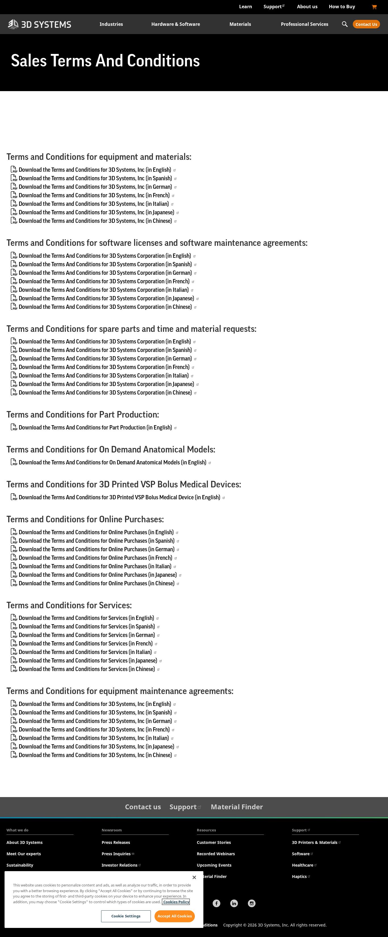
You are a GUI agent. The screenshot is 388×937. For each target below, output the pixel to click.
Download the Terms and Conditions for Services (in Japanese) (88, 661)
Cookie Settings (126, 916)
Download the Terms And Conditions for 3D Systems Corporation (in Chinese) (105, 307)
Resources (206, 830)
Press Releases (116, 842)
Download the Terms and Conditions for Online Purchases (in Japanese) (98, 575)
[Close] (194, 877)
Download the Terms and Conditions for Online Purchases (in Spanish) (97, 541)
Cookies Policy (175, 901)
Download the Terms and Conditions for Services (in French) (86, 644)
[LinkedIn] (234, 904)
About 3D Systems (25, 842)
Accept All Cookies (175, 916)
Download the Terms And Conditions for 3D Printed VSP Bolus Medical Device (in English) (120, 497)
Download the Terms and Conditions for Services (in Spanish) (87, 627)
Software (301, 853)
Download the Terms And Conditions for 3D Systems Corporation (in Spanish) (105, 264)
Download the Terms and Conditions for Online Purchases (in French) (96, 558)
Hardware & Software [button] (175, 24)
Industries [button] (111, 24)
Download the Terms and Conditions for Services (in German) (87, 635)
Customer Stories (214, 842)
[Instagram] (251, 904)
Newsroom (112, 830)
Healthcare (302, 865)
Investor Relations (119, 865)
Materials (240, 24)
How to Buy (342, 6)
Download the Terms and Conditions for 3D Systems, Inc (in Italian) (94, 204)
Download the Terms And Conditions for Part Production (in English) (95, 428)
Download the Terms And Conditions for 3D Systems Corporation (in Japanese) (106, 298)
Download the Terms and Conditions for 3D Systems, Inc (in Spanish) (95, 178)
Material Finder (237, 806)
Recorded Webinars (216, 853)
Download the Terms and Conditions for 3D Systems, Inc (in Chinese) (95, 221)
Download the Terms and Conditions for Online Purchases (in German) (97, 549)
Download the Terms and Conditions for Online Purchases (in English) (96, 532)
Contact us (143, 806)
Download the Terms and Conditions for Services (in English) (86, 618)
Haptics (299, 876)
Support (273, 6)
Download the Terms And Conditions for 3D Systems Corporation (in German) (105, 273)
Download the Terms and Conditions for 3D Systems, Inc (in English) (95, 170)
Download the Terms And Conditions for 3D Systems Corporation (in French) (104, 281)
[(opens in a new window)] (374, 7)
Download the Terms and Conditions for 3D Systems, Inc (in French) (94, 195)
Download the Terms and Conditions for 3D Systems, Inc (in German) (95, 187)
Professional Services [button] (304, 24)
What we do (17, 830)
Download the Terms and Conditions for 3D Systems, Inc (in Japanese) (97, 212)
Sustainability (20, 865)
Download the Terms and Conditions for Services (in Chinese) (87, 669)
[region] (104, 899)
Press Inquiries (116, 853)
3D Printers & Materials (314, 842)
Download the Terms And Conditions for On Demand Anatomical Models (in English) (113, 463)
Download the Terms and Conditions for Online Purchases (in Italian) (95, 566)
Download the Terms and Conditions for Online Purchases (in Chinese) (97, 583)
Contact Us (366, 24)
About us (307, 6)
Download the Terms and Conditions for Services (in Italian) (85, 652)
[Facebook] (216, 904)
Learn (245, 6)
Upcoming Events (214, 865)
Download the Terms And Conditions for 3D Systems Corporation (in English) (105, 256)
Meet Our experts (24, 853)
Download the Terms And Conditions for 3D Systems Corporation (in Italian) (104, 290)
